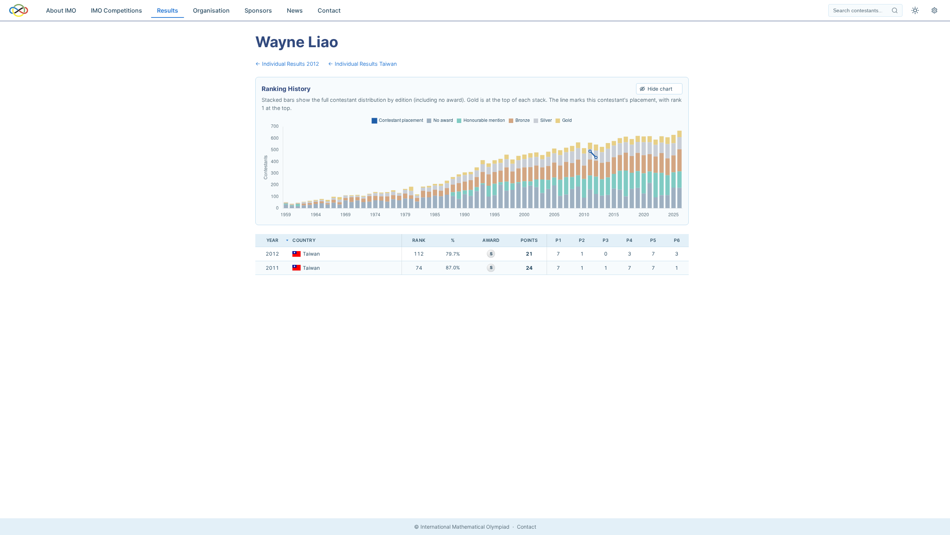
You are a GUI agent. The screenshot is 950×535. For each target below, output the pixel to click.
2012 (272, 254)
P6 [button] (677, 240)
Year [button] (272, 240)
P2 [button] (582, 240)
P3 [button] (606, 240)
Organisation (211, 10)
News (295, 10)
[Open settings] (934, 10)
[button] (345, 240)
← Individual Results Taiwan (362, 64)
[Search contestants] (894, 10)
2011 (272, 268)
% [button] (453, 240)
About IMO (61, 10)
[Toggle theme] (915, 10)
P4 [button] (629, 240)
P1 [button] (558, 240)
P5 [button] (653, 240)
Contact (329, 10)
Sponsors (258, 10)
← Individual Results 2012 (287, 64)
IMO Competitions (116, 10)
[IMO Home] (18, 10)
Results (167, 10)
